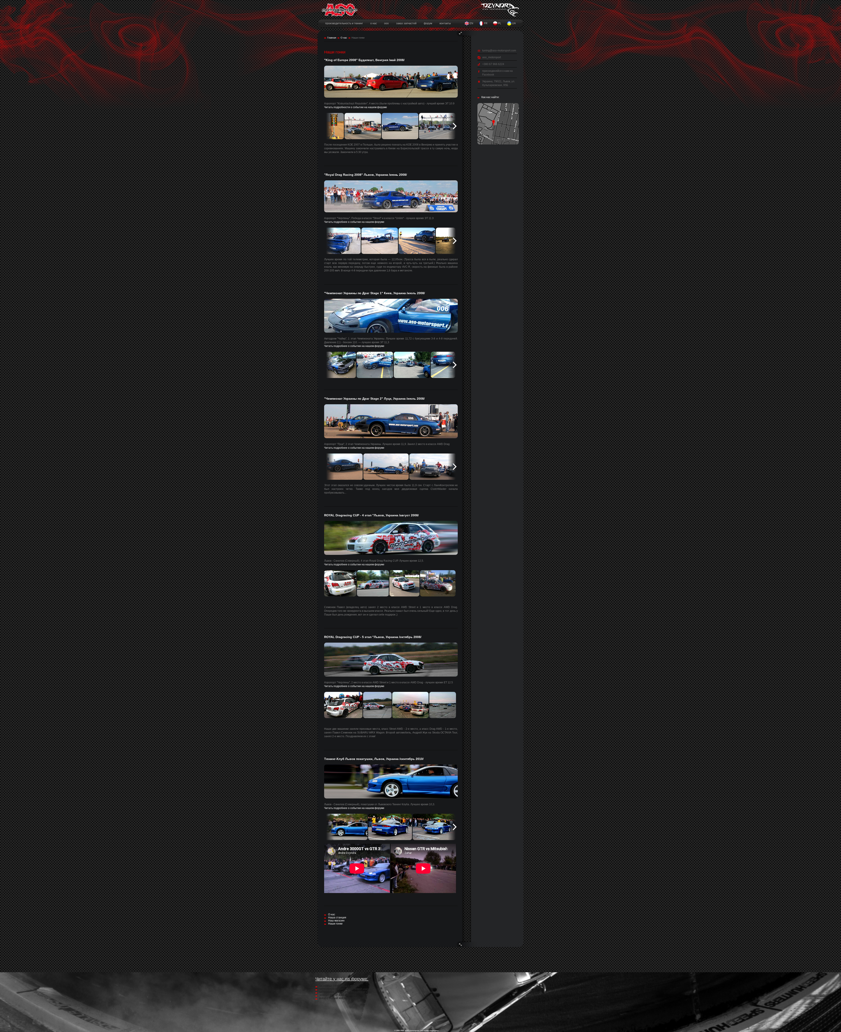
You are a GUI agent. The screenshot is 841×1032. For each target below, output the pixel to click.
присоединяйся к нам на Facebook (497, 72)
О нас (344, 37)
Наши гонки (335, 923)
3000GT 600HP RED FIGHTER (337, 995)
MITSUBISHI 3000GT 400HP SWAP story (344, 989)
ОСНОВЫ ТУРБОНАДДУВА (336, 986)
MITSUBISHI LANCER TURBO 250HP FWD (345, 992)
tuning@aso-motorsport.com (499, 50)
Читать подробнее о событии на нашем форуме (354, 221)
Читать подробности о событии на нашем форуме (355, 107)
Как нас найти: (490, 97)
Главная (331, 37)
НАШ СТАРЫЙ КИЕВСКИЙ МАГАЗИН (343, 998)
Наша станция (337, 917)
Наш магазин (336, 920)
